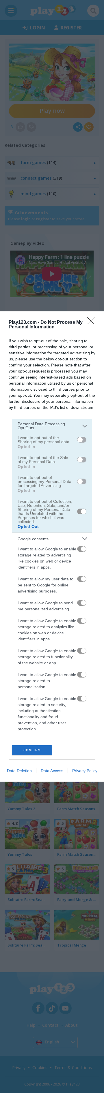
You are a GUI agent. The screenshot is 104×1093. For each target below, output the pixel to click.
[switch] (81, 440)
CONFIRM (32, 750)
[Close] (92, 322)
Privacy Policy (84, 770)
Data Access (52, 770)
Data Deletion (19, 770)
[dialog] (52, 546)
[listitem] (52, 426)
